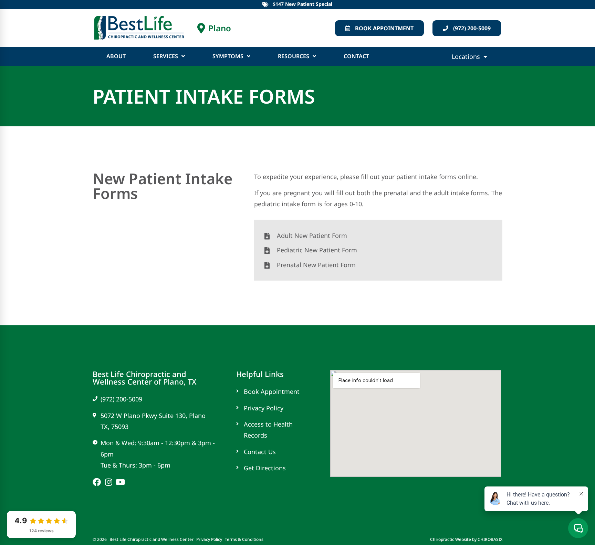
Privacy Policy (209, 539)
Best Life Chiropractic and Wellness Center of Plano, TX (144, 378)
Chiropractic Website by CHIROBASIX (466, 539)
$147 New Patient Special (302, 4)
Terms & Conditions (244, 539)
